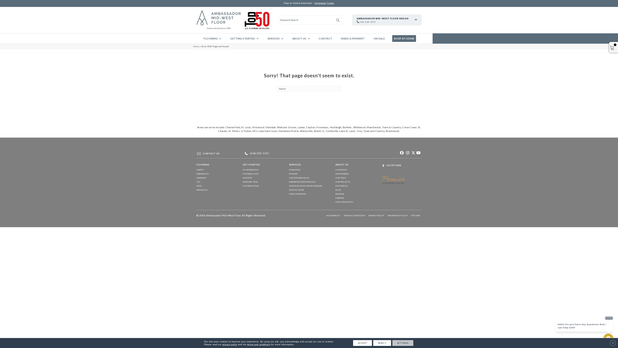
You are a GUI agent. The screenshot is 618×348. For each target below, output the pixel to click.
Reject (382, 343)
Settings (402, 343)
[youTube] (418, 153)
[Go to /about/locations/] (402, 165)
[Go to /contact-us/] (216, 153)
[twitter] (412, 153)
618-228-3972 (368, 22)
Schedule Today (324, 3)
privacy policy (229, 344)
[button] (337, 19)
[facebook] (401, 153)
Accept (362, 343)
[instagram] (407, 153)
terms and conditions (258, 344)
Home (196, 46)
